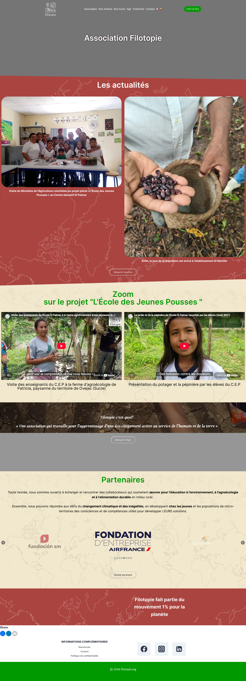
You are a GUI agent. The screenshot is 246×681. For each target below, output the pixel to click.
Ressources (84, 647)
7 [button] (129, 558)
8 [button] (131, 558)
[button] (3, 543)
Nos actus (119, 9)
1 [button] (115, 558)
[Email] (14, 633)
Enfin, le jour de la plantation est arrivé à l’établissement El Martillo (184, 260)
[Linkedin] (179, 649)
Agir (129, 9)
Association (90, 9)
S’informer (138, 9)
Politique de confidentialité (84, 656)
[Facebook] (144, 649)
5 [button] (124, 558)
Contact (150, 9)
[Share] (2, 633)
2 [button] (117, 558)
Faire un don (192, 9)
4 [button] (122, 558)
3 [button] (119, 558)
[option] (44, 541)
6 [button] (126, 558)
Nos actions (105, 9)
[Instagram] (161, 649)
